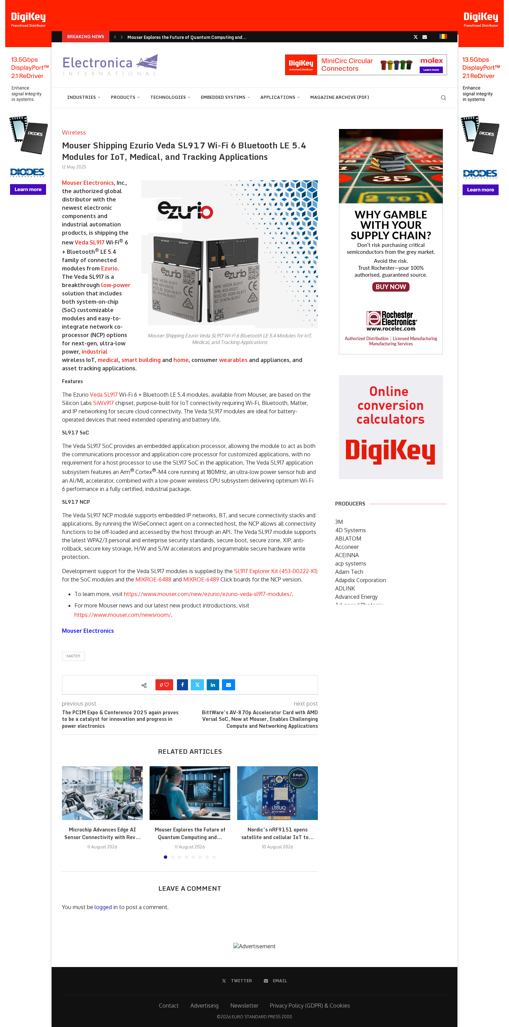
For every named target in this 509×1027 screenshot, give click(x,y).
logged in (106, 907)
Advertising (204, 1005)
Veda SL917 (90, 242)
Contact (169, 1005)
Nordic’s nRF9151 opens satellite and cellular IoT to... (183, 42)
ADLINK (345, 588)
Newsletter (244, 1005)
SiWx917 (103, 402)
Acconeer (347, 546)
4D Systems (350, 530)
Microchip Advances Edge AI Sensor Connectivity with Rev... (102, 833)
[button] (115, 36)
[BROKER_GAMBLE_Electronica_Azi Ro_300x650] (391, 133)
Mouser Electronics (88, 182)
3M (339, 521)
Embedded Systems (223, 97)
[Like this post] (166, 684)
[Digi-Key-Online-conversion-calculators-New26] (391, 380)
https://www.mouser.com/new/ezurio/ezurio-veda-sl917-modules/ (208, 593)
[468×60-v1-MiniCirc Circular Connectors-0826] (366, 57)
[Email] (424, 36)
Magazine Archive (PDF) (339, 97)
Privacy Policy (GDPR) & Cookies (310, 1005)
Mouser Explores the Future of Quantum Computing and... (187, 31)
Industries (81, 97)
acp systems (350, 563)
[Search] (443, 98)
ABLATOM (348, 538)
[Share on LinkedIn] (213, 684)
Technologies (168, 97)
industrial (95, 351)
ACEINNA (347, 555)
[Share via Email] (228, 684)
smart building (141, 359)
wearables (233, 359)
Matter (73, 656)
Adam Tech (349, 571)
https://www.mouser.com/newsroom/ (122, 614)
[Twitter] (415, 36)
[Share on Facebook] (182, 684)
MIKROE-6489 (201, 579)
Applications (277, 97)
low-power (116, 285)
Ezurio (109, 268)
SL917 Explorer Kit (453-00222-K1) (276, 571)
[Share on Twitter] (197, 684)
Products (123, 97)
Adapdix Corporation (360, 580)
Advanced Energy (356, 596)
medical (108, 359)
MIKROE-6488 (153, 579)
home (181, 359)
